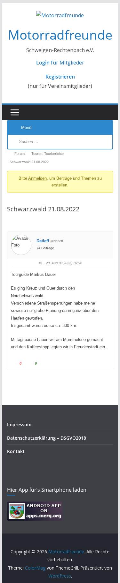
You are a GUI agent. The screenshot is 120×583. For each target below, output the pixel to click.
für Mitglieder (60, 62)
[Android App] (34, 506)
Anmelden (37, 178)
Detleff (42, 240)
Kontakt (16, 451)
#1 (41, 263)
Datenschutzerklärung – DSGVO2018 (46, 438)
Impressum (19, 424)
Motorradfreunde (60, 34)
